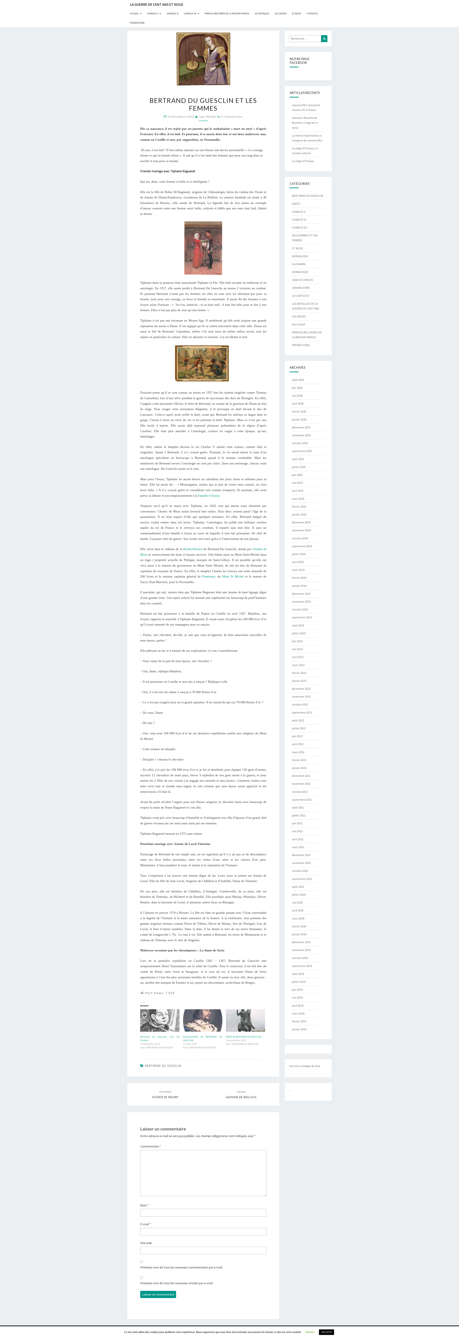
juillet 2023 (299, 633)
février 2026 (299, 411)
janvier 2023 (299, 681)
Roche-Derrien (192, 549)
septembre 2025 (302, 451)
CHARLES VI (172, 13)
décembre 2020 (301, 855)
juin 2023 (297, 641)
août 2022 (298, 720)
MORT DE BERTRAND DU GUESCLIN (243, 1036)
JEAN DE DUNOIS (302, 280)
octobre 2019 (300, 958)
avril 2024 (298, 562)
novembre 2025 (301, 435)
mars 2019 (298, 1013)
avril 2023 (298, 657)
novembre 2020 (301, 863)
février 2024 (299, 577)
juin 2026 (297, 387)
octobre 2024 (300, 538)
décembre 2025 (301, 427)
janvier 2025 (299, 514)
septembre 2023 (302, 617)
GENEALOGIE (300, 256)
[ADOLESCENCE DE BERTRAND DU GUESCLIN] (202, 1020)
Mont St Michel (233, 576)
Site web (146, 1243)
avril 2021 (298, 839)
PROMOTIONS (137, 22)
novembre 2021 (301, 783)
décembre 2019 (301, 942)
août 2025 (298, 459)
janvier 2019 (299, 1029)
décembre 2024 (301, 522)
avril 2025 (298, 490)
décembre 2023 (301, 593)
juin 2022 (297, 736)
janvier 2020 (299, 934)
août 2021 (298, 807)
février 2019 (299, 1021)
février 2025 (299, 506)
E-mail (145, 1224)
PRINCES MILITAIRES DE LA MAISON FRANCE (227, 13)
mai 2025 (297, 482)
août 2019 (298, 974)
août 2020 (298, 886)
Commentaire (150, 1146)
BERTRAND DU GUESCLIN (163, 1066)
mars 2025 (298, 498)
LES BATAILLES (262, 13)
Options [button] (310, 1332)
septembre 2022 (302, 712)
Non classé (298, 324)
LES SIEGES (281, 13)
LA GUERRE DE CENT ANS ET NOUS (156, 4)
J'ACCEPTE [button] (326, 1332)
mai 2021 (297, 831)
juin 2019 (297, 989)
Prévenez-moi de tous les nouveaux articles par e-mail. (176, 1283)
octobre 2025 (300, 443)
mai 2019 (297, 997)
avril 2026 (298, 403)
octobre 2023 (300, 609)
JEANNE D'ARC (301, 287)
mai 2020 (297, 902)
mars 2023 (298, 665)
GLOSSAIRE (299, 264)
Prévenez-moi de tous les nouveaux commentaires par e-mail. (181, 1267)
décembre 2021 (301, 776)
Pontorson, (209, 576)
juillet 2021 (299, 815)
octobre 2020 (300, 871)
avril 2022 (298, 744)
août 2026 (298, 380)
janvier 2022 (299, 768)
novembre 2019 (301, 950)
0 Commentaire (232, 116)
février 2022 (299, 760)
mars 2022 (298, 752)
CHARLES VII (190, 13)
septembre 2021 (302, 799)
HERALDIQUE (300, 272)
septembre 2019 (302, 966)
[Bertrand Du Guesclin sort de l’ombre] (159, 1020)
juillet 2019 (299, 981)
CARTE (296, 203)
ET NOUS (296, 13)
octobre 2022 (300, 704)
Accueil (134, 13)
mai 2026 (297, 395)
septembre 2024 (302, 546)
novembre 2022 (301, 696)
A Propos (312, 13)
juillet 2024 (299, 554)
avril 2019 (298, 1005)
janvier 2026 (299, 419)
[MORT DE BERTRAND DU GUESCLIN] (245, 1020)
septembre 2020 (302, 879)
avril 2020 (298, 910)
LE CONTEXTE (300, 296)
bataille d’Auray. (208, 495)
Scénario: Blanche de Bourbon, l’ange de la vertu (305, 122)
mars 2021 (298, 847)
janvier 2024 (299, 586)
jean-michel (207, 116)
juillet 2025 (299, 467)
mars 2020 (298, 918)
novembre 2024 (301, 530)
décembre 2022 (301, 688)
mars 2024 (298, 570)
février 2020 (299, 926)
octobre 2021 (300, 791)
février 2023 (299, 673)
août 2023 (298, 625)
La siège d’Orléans (303, 161)
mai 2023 (297, 649)
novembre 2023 (301, 601)
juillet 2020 (299, 894)
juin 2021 (297, 823)
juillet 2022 (299, 728)
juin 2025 (297, 475)
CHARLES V (152, 13)
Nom (144, 1205)
